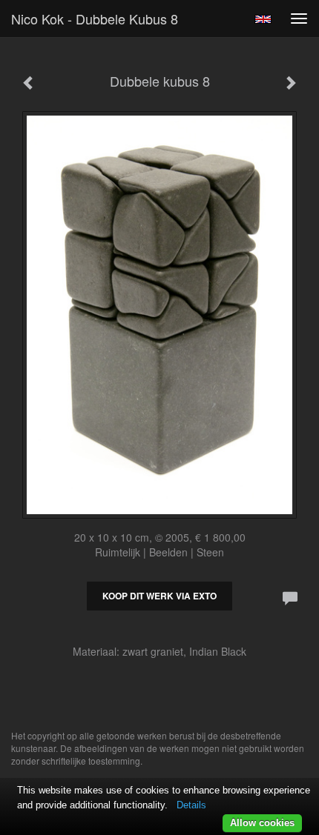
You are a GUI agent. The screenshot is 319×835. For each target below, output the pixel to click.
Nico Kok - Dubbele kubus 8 (94, 18)
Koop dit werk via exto (159, 595)
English (263, 19)
